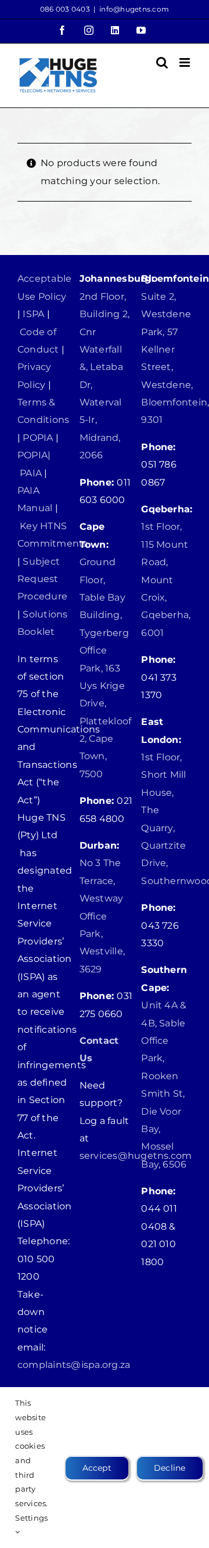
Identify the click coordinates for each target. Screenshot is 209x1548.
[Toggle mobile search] (162, 62)
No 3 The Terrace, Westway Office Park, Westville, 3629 (102, 915)
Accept (96, 1468)
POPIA (38, 437)
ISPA (33, 313)
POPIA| (34, 455)
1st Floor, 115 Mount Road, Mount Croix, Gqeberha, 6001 (165, 579)
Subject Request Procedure (42, 579)
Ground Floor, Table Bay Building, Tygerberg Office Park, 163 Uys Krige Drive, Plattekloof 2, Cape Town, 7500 (106, 668)
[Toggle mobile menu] (185, 62)
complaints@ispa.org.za (73, 1364)
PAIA (31, 473)
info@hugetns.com (134, 9)
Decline (170, 1468)
